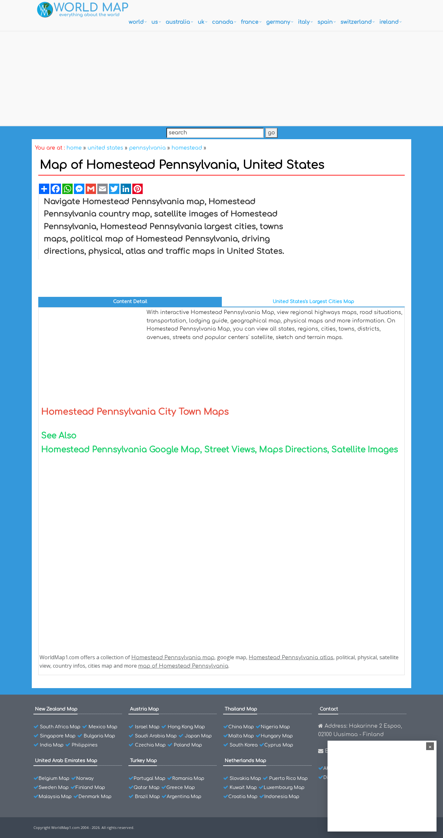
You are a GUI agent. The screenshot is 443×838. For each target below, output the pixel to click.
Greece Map (180, 787)
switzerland (356, 22)
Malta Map (241, 736)
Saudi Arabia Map (156, 736)
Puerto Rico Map (288, 778)
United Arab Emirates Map (66, 760)
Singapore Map (58, 736)
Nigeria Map (275, 726)
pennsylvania (147, 148)
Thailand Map (241, 709)
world (136, 22)
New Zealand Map (56, 709)
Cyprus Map (278, 745)
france (249, 22)
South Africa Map (60, 726)
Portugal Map (149, 778)
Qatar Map (147, 787)
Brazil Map (147, 796)
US (154, 22)
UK (201, 22)
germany (278, 22)
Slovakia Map (245, 778)
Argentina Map (184, 796)
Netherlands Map (245, 760)
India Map (52, 745)
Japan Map (198, 736)
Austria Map (144, 709)
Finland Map (90, 787)
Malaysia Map (55, 796)
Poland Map (188, 745)
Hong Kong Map (186, 726)
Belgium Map (54, 778)
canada (222, 22)
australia (178, 22)
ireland (389, 22)
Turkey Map (143, 760)
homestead (187, 148)
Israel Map (147, 726)
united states (105, 148)
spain (325, 22)
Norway (85, 778)
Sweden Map (54, 787)
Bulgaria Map (99, 736)
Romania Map (188, 778)
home (74, 148)
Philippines (85, 745)
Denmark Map (95, 796)
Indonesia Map (281, 796)
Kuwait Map (243, 787)
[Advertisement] (221, 76)
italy (304, 22)
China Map (241, 726)
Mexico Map (103, 726)
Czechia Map (150, 745)
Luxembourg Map (284, 787)
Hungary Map (277, 736)
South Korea (243, 745)
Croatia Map (242, 796)
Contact (329, 709)
